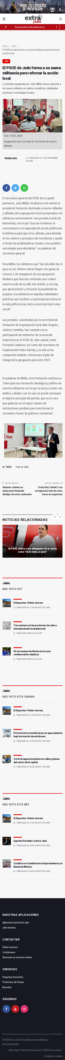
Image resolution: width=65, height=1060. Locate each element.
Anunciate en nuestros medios (17, 957)
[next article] (57, 27)
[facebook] (6, 188)
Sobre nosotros (10, 947)
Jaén (14, 46)
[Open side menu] (4, 19)
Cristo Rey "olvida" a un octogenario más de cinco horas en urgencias (48, 491)
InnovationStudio (10, 1044)
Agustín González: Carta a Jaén (30, 841)
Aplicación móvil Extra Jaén (15, 922)
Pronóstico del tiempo (13, 982)
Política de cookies (52, 1050)
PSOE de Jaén (22, 467)
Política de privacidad (31, 1050)
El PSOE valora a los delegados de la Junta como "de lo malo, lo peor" (32, 550)
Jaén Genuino (9, 927)
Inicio (5, 46)
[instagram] (24, 1009)
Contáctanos (8, 952)
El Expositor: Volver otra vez (28, 602)
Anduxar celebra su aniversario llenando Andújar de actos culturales (17, 491)
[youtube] (15, 1009)
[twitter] (15, 188)
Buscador (7, 987)
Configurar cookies (53, 1056)
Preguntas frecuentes (12, 977)
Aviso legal (14, 1050)
